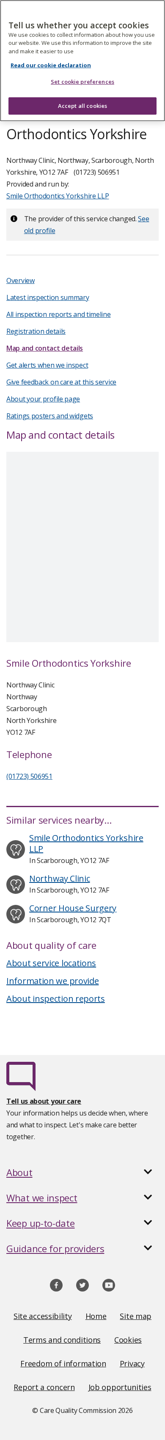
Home (96, 1316)
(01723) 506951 (29, 776)
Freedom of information (63, 1363)
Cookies (128, 1340)
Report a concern (44, 1387)
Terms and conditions (62, 1340)
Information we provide (52, 981)
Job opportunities (119, 1387)
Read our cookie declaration (51, 65)
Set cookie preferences (82, 81)
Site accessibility (43, 1316)
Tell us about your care (43, 1101)
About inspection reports (55, 998)
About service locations (51, 963)
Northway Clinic (59, 878)
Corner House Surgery (72, 908)
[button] (82, 1172)
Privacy (132, 1363)
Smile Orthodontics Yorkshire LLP (57, 196)
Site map (135, 1316)
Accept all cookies (82, 106)
